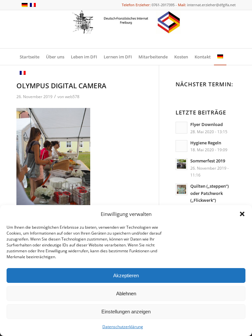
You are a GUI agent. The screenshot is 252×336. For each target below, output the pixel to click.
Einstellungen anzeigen (126, 311)
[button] (242, 214)
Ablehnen (126, 293)
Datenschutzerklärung (122, 326)
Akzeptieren (126, 275)
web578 (72, 96)
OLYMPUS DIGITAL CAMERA (61, 85)
